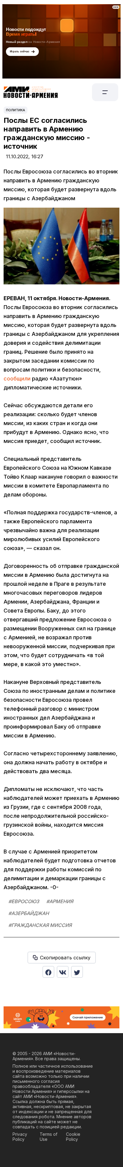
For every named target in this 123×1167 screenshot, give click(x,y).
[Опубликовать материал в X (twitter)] (77, 971)
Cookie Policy (73, 1137)
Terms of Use (48, 1137)
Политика (15, 110)
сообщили (17, 378)
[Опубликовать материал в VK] (62, 971)
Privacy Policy (20, 1137)
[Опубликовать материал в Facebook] (48, 971)
